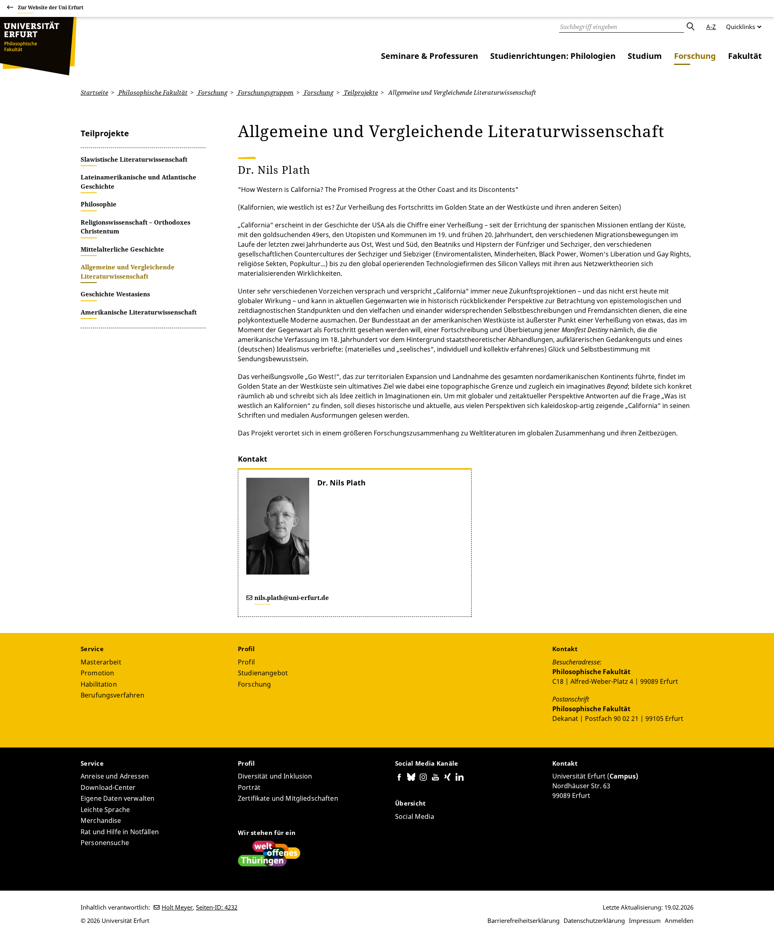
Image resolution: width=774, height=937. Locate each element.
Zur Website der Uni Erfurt (50, 7)
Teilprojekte (360, 92)
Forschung (695, 55)
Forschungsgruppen (264, 92)
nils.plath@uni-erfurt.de (291, 597)
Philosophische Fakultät (152, 92)
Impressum (645, 920)
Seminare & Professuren (429, 55)
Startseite (94, 92)
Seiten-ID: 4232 (216, 907)
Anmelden (679, 920)
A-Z (711, 27)
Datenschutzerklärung (594, 920)
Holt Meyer (177, 907)
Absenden (690, 27)
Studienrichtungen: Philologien (553, 55)
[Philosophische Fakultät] (38, 46)
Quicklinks (740, 27)
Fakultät (745, 55)
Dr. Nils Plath (341, 482)
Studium (645, 55)
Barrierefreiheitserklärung (523, 920)
